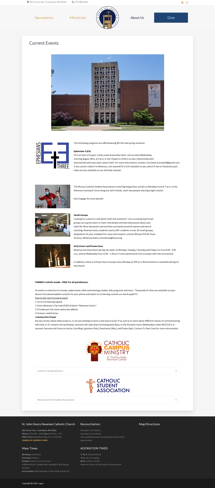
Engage (82, 198)
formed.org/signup (52, 301)
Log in (41, 483)
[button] (107, 370)
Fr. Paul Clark (149, 328)
